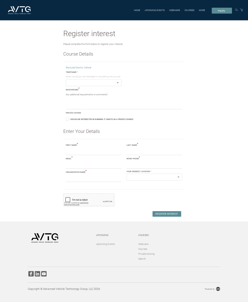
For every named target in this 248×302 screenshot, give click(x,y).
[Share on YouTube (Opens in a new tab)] (44, 274)
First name (72, 145)
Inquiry (221, 10)
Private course (73, 113)
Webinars (174, 10)
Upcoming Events (155, 10)
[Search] (236, 10)
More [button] (202, 10)
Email (69, 158)
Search (142, 258)
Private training (146, 254)
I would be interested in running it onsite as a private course (101, 119)
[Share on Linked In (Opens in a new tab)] (37, 274)
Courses (189, 10)
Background (73, 89)
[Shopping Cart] (241, 10)
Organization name (76, 172)
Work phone (133, 158)
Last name (132, 145)
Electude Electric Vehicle (78, 67)
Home (137, 10)
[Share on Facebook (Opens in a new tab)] (31, 274)
